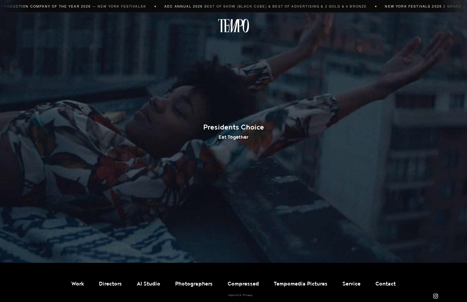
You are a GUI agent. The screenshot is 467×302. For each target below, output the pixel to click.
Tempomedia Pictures (301, 284)
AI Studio (148, 284)
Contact (385, 284)
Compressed (243, 284)
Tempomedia (233, 25)
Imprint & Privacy (240, 295)
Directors (110, 284)
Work (77, 284)
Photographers (194, 284)
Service (351, 284)
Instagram (435, 296)
